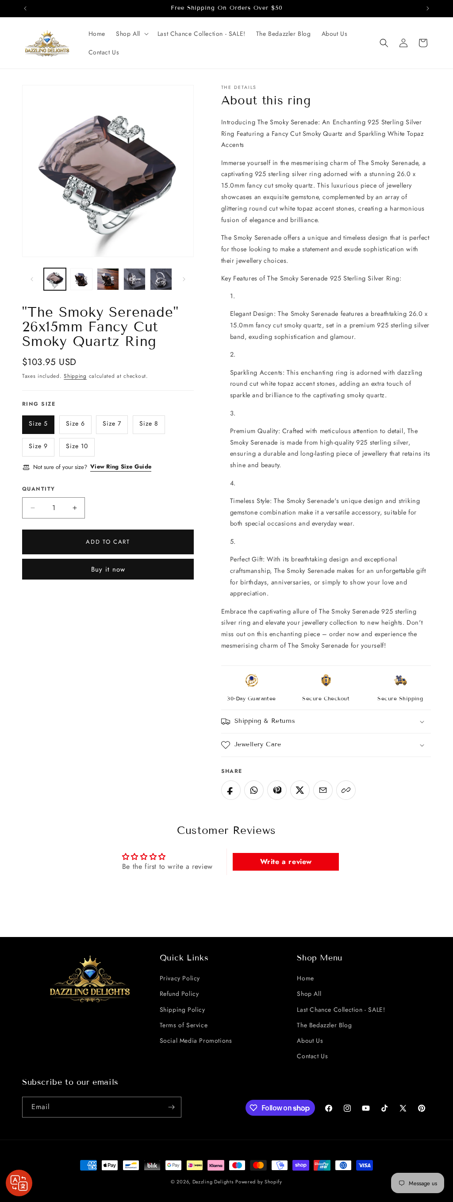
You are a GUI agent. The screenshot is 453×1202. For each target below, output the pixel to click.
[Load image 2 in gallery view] (81, 279)
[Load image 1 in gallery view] (55, 279)
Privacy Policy (180, 978)
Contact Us (312, 1056)
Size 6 (75, 423)
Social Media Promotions (196, 1040)
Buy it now (108, 569)
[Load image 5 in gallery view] (161, 279)
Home (305, 978)
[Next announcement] (428, 8)
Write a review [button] (286, 861)
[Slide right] (184, 279)
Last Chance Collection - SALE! (341, 1009)
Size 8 (148, 423)
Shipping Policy (182, 1009)
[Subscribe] (171, 1107)
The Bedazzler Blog (324, 1025)
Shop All (309, 993)
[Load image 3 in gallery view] (108, 279)
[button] (131, 33)
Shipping (75, 376)
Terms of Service (184, 1025)
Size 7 (112, 423)
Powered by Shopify (258, 1181)
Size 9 (38, 446)
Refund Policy (179, 993)
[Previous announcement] (25, 8)
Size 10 (77, 446)
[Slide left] (32, 279)
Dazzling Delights (213, 1181)
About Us (310, 1040)
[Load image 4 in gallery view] (134, 279)
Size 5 (38, 423)
